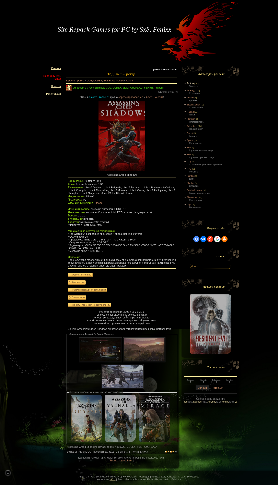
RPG (189, 169)
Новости (56, 86)
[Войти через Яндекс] (210, 239)
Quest (190, 133)
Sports (190, 140)
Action (129, 80)
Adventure (192, 126)
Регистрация (53, 93)
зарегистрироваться (130, 97)
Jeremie (193, 401)
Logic (189, 204)
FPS (189, 147)
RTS (189, 161)
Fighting (191, 176)
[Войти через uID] (196, 239)
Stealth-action (193, 104)
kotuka (207, 401)
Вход (129, 460)
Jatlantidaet (222, 401)
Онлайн (202, 387)
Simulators (192, 197)
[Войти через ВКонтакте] (203, 239)
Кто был (218, 387)
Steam (98, 203)
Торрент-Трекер (75, 80)
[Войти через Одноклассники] (224, 239)
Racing (190, 112)
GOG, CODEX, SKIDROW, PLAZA (105, 80)
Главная (56, 68)
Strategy (191, 90)
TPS (189, 154)
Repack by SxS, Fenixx (52, 77)
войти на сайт (154, 97)
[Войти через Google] (217, 239)
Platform (191, 119)
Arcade (190, 97)
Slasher (190, 183)
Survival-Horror (194, 190)
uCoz (113, 479)
